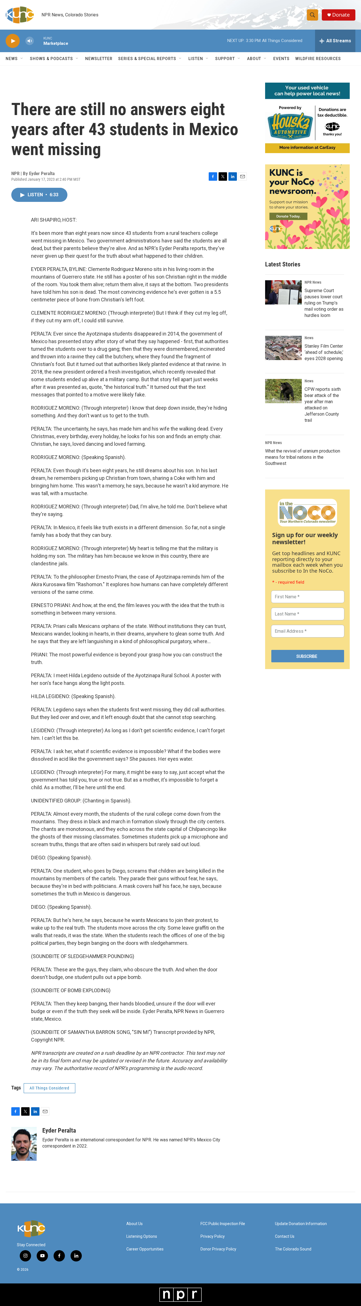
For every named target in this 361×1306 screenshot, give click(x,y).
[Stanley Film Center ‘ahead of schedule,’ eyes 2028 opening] (283, 348)
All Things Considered (49, 1088)
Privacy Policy (213, 1236)
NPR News (313, 282)
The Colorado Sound (293, 1249)
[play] (12, 41)
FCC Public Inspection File (223, 1224)
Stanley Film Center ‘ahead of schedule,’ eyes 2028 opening (324, 352)
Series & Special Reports (147, 58)
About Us (134, 1224)
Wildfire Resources (318, 58)
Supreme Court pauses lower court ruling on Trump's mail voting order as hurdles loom (324, 303)
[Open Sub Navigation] (22, 58)
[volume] (29, 41)
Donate (341, 15)
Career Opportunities (145, 1249)
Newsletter (99, 58)
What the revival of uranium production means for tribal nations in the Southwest (302, 457)
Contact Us (284, 1236)
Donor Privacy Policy (218, 1249)
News (309, 338)
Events (281, 58)
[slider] (38, 41)
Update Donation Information (301, 1224)
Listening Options (141, 1236)
